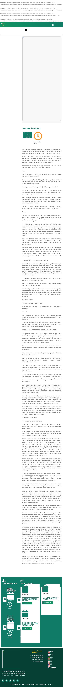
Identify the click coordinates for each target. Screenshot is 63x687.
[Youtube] (10, 680)
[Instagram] (14, 680)
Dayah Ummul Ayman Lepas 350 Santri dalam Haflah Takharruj (50, 598)
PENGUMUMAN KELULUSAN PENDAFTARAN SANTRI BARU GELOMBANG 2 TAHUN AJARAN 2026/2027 (10, 617)
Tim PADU (50, 684)
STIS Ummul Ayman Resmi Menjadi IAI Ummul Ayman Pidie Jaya (11, 590)
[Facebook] (3, 680)
